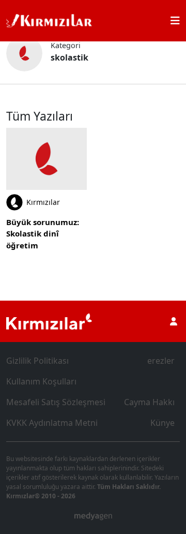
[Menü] (175, 20)
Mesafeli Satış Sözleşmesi (55, 402)
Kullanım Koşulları (41, 381)
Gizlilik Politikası (37, 360)
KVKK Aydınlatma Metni (52, 422)
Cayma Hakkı (149, 402)
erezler (161, 360)
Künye (162, 422)
